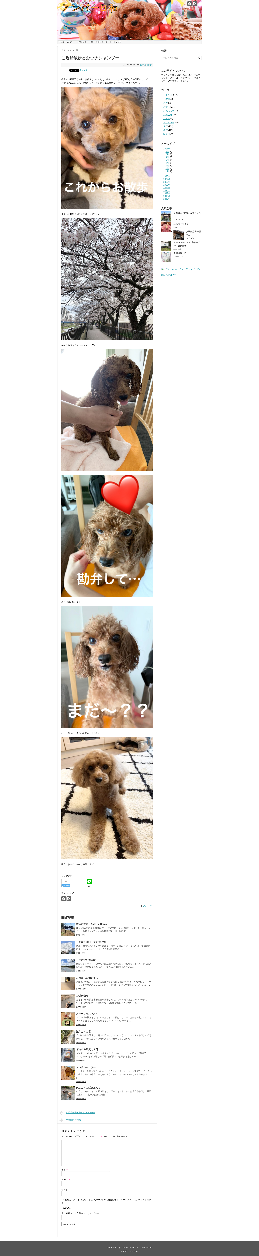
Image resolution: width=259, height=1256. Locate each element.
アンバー (147, 906)
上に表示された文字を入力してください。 (81, 1213)
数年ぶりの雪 (83, 1031)
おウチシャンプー (86, 1067)
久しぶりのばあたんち (88, 1087)
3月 (167, 166)
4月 (167, 163)
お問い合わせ (101, 42)
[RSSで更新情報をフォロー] (194, 3)
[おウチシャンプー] (68, 1073)
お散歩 (148, 65)
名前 (64, 1169)
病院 (165, 130)
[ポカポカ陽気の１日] (68, 1055)
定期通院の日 (179, 253)
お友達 (166, 99)
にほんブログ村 (168, 275)
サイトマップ (115, 42)
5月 (167, 160)
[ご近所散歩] (68, 1001)
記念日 (166, 134)
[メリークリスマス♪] (68, 1019)
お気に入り (82, 42)
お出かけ (71, 42)
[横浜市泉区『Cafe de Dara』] (68, 929)
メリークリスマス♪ (86, 1013)
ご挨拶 (61, 42)
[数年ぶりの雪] (68, 1037)
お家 (91, 42)
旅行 (165, 126)
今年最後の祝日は (86, 960)
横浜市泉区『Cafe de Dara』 (92, 924)
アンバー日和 (132, 1251)
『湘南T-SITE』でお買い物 (91, 942)
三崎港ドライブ (181, 224)
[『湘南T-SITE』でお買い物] (68, 947)
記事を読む (81, 935)
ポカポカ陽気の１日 (87, 1049)
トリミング (168, 122)
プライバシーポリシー (129, 1247)
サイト (64, 1189)
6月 (167, 157)
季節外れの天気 (73, 1120)
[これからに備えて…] (68, 983)
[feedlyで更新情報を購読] (189, 3)
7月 (167, 154)
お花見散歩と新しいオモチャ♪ (80, 1112)
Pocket (83, 70)
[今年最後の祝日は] (68, 965)
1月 (167, 171)
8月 (167, 151)
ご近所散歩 (82, 995)
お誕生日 (167, 115)
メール (66, 1179)
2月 (167, 168)
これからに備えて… (87, 977)
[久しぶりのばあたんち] (68, 1093)
